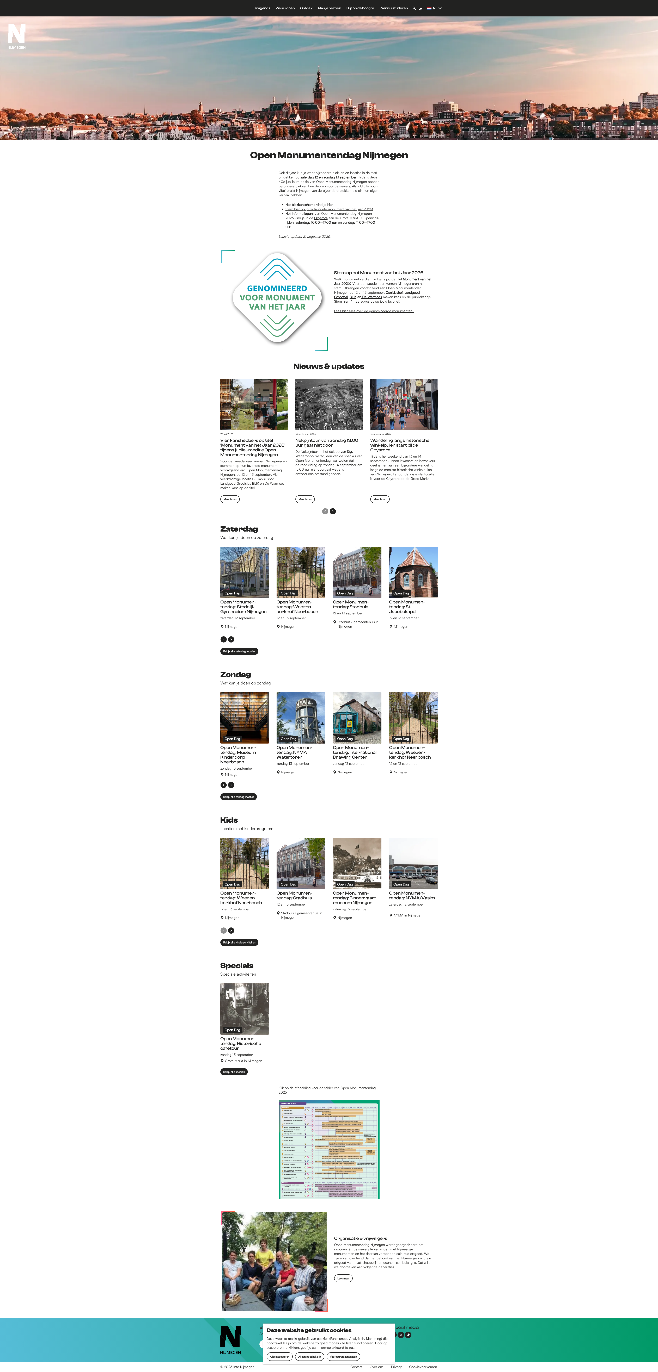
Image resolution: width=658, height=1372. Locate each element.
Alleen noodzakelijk (309, 1356)
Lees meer (343, 1278)
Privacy (396, 1367)
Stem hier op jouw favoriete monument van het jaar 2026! (329, 209)
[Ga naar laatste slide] (224, 639)
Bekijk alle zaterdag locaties (239, 651)
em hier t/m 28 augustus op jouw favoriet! (368, 301)
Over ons (376, 1367)
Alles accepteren (279, 1356)
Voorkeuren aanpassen (343, 1356)
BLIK (353, 297)
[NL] (429, 8)
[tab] (9, 130)
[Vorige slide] (325, 511)
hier (330, 204)
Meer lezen (230, 500)
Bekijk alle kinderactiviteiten (239, 942)
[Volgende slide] (333, 511)
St (335, 301)
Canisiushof (394, 292)
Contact (356, 1367)
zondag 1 (330, 177)
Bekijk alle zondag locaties (238, 797)
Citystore (321, 218)
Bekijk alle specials (234, 1072)
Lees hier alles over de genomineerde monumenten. (374, 311)
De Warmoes (371, 297)
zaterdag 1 (308, 177)
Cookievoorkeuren (423, 1367)
